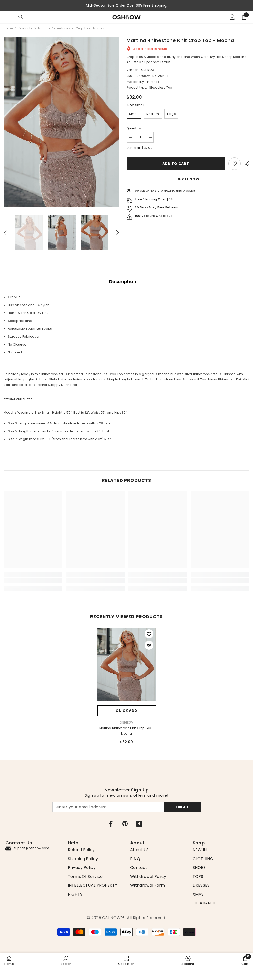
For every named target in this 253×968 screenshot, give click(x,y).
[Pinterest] (125, 823)
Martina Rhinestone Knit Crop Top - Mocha (126, 731)
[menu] (7, 17)
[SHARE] (245, 164)
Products (25, 28)
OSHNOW (148, 70)
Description (122, 281)
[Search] (21, 17)
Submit (182, 807)
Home (8, 28)
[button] (5, 232)
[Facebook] (111, 823)
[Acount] (232, 17)
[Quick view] (149, 645)
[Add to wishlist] (149, 633)
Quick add (126, 710)
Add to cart (175, 163)
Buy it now (188, 179)
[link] (234, 163)
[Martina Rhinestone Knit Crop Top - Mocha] (126, 665)
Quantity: (134, 128)
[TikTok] (139, 823)
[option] (61, 122)
